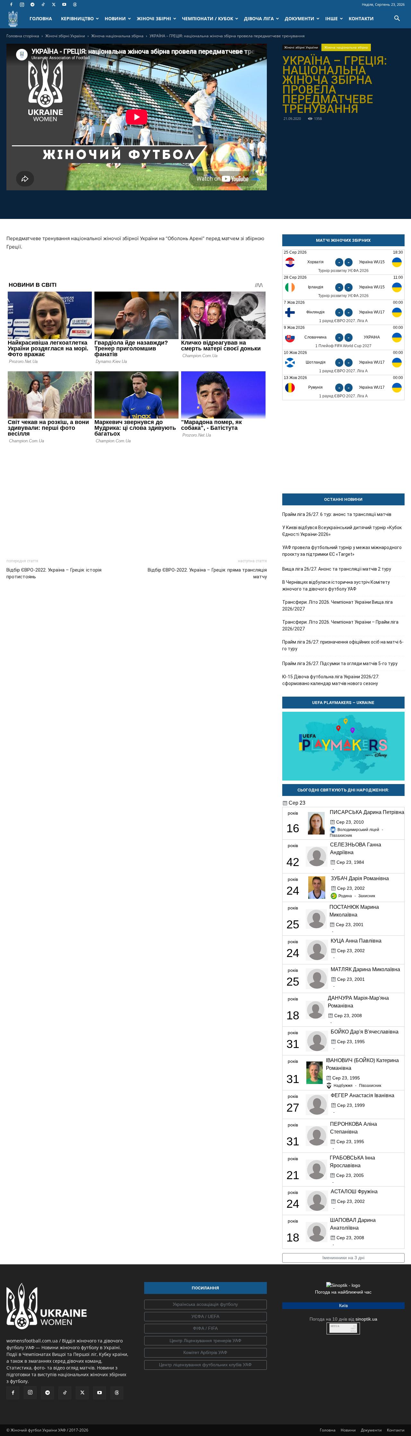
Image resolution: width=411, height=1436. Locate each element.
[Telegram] (32, 4)
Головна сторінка (22, 36)
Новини (348, 1430)
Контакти (396, 1430)
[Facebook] (11, 4)
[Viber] (143, 203)
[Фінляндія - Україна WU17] (343, 312)
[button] (397, 19)
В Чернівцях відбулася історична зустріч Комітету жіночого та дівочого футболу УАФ (336, 586)
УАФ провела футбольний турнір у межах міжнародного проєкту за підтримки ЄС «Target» (342, 551)
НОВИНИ (115, 18)
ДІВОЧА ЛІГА (259, 18)
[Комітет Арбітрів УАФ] (205, 1352)
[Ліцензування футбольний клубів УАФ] (205, 1364)
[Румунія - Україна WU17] (343, 387)
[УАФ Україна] (205, 1304)
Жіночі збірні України (65, 36)
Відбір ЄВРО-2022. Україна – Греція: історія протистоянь (53, 573)
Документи (371, 1430)
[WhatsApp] (158, 203)
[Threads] (75, 4)
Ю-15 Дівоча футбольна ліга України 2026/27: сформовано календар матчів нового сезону (330, 680)
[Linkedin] (173, 203)
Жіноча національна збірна (117, 36)
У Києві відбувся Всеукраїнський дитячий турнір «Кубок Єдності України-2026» (342, 531)
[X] (53, 4)
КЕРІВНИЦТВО (77, 18)
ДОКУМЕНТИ (299, 18)
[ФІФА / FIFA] (205, 1328)
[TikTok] (43, 4)
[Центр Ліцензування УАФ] (205, 1340)
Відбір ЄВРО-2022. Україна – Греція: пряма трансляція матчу (207, 573)
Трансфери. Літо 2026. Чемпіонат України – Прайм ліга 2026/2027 (340, 625)
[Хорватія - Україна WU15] (343, 262)
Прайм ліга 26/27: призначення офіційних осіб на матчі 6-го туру (343, 645)
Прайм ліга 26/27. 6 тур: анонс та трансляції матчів (336, 514)
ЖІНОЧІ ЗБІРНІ (154, 18)
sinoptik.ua (366, 1319)
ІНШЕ (331, 18)
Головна (328, 1430)
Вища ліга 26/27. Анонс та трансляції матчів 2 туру (336, 569)
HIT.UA (335, 1326)
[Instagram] (22, 4)
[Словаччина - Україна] (343, 337)
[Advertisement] (136, 499)
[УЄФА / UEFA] (205, 1316)
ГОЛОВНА (41, 18)
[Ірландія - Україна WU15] (343, 287)
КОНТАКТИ (361, 18)
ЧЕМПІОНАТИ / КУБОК (207, 18)
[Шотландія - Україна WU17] (343, 362)
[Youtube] (64, 4)
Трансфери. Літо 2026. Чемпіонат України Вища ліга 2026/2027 (337, 605)
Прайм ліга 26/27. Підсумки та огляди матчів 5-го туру (340, 663)
